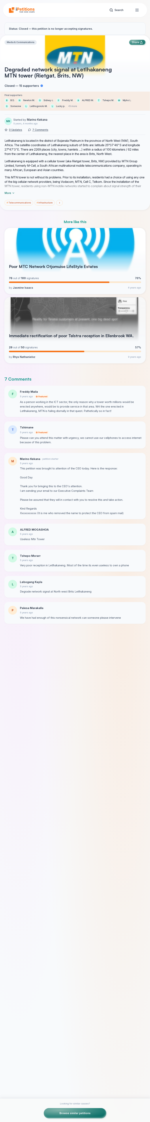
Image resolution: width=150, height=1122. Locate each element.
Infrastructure (45, 202)
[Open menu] (137, 10)
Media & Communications (20, 42)
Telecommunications (19, 202)
